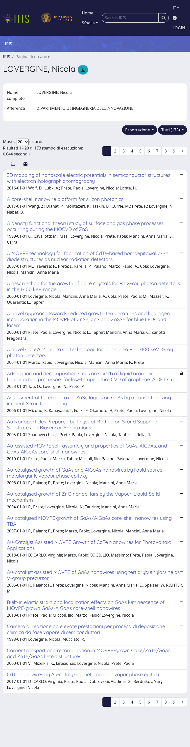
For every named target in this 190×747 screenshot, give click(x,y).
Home (87, 13)
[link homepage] (18, 18)
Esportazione (138, 130)
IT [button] (174, 8)
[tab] (13, 164)
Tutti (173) (171, 130)
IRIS (6, 56)
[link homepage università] (56, 18)
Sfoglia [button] (88, 23)
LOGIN (179, 28)
